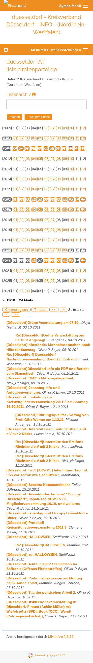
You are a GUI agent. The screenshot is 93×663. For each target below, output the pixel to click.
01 (15, 138)
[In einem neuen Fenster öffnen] (34, 94)
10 (71, 128)
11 (77, 128)
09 (65, 128)
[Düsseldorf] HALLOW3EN (28, 537)
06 (46, 128)
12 (83, 128)
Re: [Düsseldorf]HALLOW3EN (40, 545)
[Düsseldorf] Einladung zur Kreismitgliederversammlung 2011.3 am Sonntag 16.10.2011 (47, 402)
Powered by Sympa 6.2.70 (50, 655)
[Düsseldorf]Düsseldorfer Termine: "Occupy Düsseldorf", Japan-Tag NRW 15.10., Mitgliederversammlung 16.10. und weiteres (43, 499)
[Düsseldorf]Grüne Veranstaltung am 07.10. (42, 323)
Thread (40, 310)
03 (28, 138)
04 (34, 138)
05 (40, 138)
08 (59, 128)
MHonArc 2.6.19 (61, 637)
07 (53, 128)
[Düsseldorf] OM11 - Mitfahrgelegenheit (39, 378)
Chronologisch (16, 310)
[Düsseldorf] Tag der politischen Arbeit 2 (40, 592)
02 (22, 138)
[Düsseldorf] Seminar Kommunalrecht (38, 485)
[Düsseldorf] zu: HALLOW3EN (31, 554)
